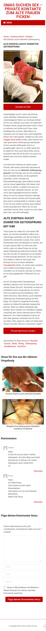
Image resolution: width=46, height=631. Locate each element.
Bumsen (34, 341)
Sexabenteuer (10, 346)
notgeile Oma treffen (12, 139)
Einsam (7, 343)
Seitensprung (31, 343)
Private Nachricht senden (23, 331)
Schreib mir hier (23, 107)
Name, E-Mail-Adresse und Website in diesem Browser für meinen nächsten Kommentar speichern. (21, 590)
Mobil (14, 343)
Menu (9, 23)
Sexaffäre (21, 346)
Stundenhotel (9, 265)
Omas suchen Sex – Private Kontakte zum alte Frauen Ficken (23, 11)
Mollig (21, 343)
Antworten (38, 471)
